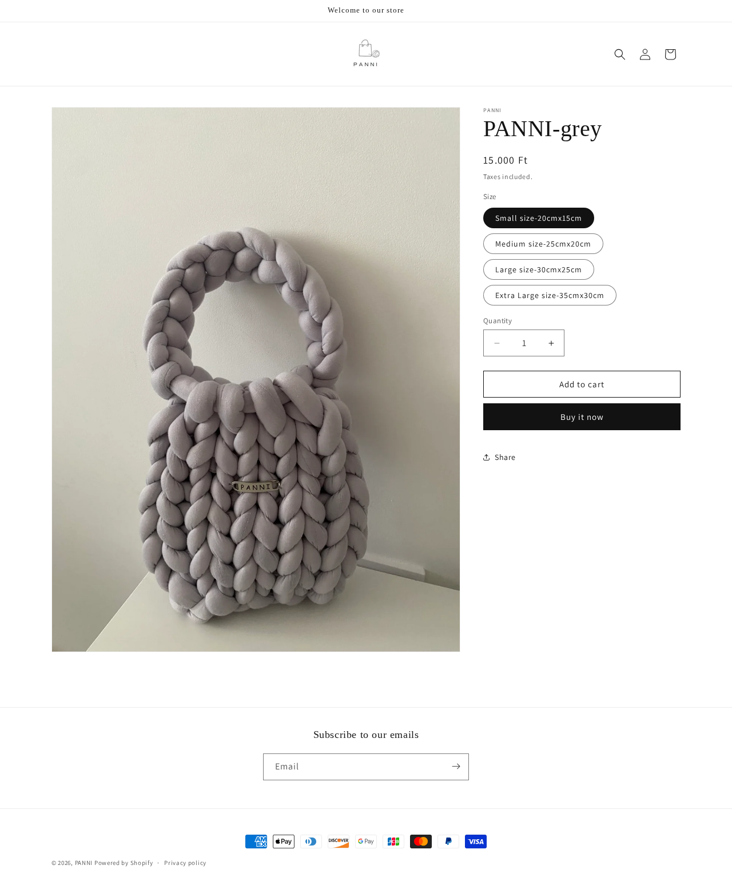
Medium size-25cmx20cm (543, 244)
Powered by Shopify (123, 863)
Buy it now (582, 416)
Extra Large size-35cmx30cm (549, 295)
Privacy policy (185, 863)
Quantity (497, 321)
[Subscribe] (455, 766)
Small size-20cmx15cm (538, 218)
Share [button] (505, 457)
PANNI (84, 863)
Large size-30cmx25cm (538, 269)
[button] (619, 54)
